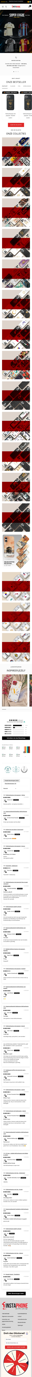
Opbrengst (20, 1325)
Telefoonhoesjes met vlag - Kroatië (14, 1189)
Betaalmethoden (22, 1322)
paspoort (5, 86)
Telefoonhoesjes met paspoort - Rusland (10, 114)
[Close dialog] (30, 1332)
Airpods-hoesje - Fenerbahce (13, 1274)
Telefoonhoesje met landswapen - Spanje (16, 1111)
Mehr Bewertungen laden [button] (16, 1293)
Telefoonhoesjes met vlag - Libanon (14, 1253)
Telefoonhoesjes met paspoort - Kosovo (15, 846)
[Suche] (6, 6)
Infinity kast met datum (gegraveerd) (14, 829)
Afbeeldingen (27, 86)
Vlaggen (12, 86)
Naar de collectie (16, 124)
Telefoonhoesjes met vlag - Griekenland (15, 1173)
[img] (16, 720)
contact (19, 1316)
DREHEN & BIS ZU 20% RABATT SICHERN (16, 1347)
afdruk (3, 1324)
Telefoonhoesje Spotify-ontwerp (13, 906)
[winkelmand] (29, 6)
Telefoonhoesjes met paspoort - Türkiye (15, 795)
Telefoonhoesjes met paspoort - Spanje (15, 1089)
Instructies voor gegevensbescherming (7, 1320)
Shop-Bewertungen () (10, 783)
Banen (3, 1330)
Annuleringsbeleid (6, 1327)
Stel (19, 86)
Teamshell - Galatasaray (11, 865)
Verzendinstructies (22, 1319)
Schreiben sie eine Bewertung (16, 738)
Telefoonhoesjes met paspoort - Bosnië (15, 1026)
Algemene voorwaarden (7, 1316)
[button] (8, 725)
